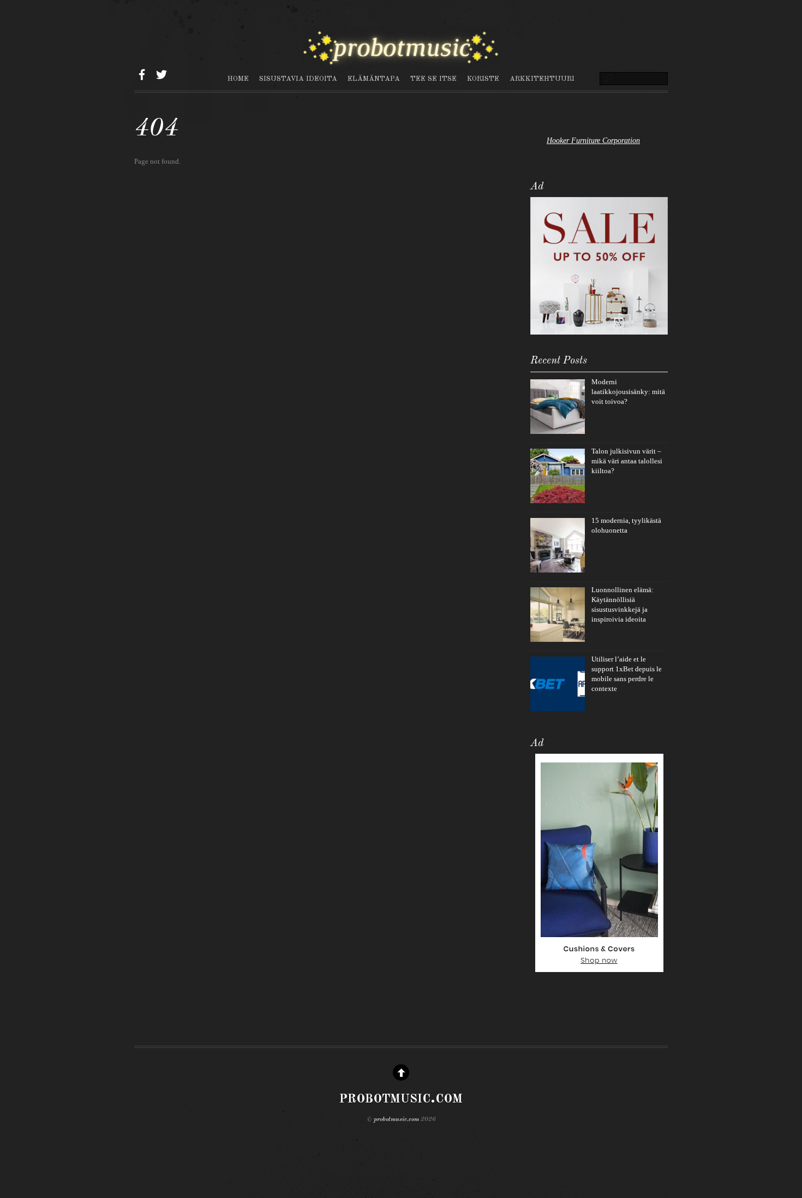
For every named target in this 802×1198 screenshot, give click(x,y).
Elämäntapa (374, 78)
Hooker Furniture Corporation (593, 140)
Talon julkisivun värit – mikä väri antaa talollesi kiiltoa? (626, 461)
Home (238, 78)
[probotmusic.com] (401, 61)
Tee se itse (433, 78)
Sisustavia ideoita (298, 78)
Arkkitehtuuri (542, 78)
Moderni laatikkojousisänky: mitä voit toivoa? (628, 392)
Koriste (483, 78)
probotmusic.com (396, 1119)
